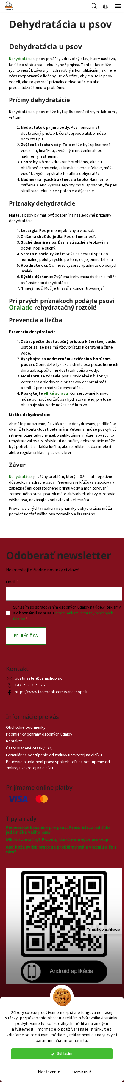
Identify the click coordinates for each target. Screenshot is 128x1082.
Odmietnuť (81, 1072)
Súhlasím (64, 1053)
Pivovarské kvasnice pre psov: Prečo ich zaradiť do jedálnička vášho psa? (58, 829)
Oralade (21, 307)
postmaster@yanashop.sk (38, 678)
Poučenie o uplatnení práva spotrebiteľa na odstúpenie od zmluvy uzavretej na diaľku (58, 765)
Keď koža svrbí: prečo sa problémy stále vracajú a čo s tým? (61, 849)
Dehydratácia (20, 59)
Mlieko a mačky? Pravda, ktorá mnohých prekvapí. (58, 839)
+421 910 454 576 (30, 685)
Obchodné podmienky (26, 727)
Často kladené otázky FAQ (29, 748)
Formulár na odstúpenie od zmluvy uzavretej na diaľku (54, 755)
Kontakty (14, 741)
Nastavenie (49, 1072)
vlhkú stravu (56, 393)
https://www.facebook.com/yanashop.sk (51, 692)
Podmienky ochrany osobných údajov (39, 734)
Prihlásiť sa (26, 636)
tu (85, 1040)
